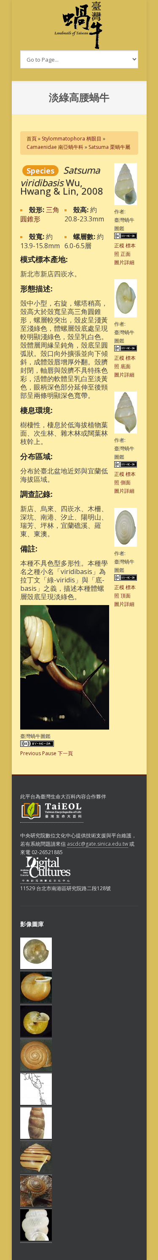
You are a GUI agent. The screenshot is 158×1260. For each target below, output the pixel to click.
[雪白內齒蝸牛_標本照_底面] (36, 967)
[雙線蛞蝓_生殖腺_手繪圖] (36, 1103)
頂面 (126, 595)
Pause (49, 753)
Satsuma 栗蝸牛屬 (109, 147)
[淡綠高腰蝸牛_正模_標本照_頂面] (125, 544)
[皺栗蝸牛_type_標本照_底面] (36, 1035)
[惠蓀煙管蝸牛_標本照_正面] (36, 1137)
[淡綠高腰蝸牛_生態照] (64, 727)
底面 (126, 366)
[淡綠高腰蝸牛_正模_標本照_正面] (125, 203)
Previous (30, 753)
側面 (126, 482)
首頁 (32, 138)
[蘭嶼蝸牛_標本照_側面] (36, 1171)
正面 (126, 253)
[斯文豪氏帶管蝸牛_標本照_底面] (36, 1001)
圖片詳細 (124, 262)
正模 (119, 245)
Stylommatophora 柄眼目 (72, 138)
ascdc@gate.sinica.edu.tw (97, 843)
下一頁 (65, 753)
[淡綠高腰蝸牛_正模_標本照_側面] (125, 431)
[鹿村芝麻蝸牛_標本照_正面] (36, 1239)
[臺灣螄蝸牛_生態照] (36, 1205)
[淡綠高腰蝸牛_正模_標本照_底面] (125, 315)
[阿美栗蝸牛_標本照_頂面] (36, 1069)
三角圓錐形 (39, 214)
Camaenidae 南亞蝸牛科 (55, 147)
